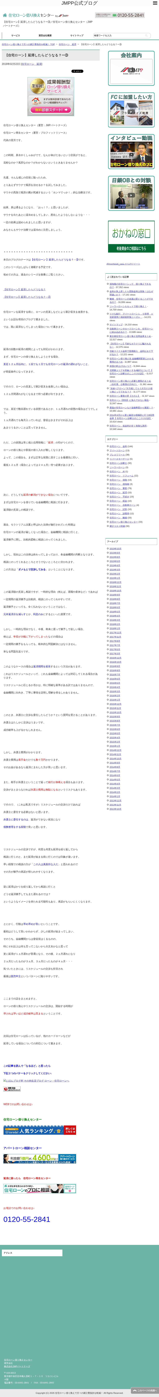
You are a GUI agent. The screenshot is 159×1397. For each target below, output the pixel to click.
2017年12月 (115, 632)
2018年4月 (115, 616)
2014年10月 (115, 758)
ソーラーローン (117, 467)
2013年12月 (115, 800)
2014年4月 (115, 784)
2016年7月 (115, 674)
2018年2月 (115, 624)
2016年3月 (115, 691)
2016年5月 (115, 683)
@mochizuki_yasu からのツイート (123, 264)
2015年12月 (115, 704)
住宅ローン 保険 (118, 480)
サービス (15, 35)
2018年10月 (115, 590)
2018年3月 (115, 620)
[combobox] (122, 36)
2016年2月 (115, 695)
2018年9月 (115, 595)
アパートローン (117, 450)
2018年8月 (115, 599)
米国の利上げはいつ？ (120, 366)
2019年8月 (115, 557)
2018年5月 (115, 611)
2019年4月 (115, 565)
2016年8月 (115, 670)
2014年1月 (115, 796)
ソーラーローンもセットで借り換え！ (128, 306)
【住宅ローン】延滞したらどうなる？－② (27, 297)
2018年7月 (115, 603)
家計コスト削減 (117, 526)
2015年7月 (115, 725)
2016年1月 (115, 700)
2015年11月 (115, 708)
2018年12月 (115, 582)
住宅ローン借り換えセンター (124, 522)
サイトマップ (76, 35)
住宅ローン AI (117, 471)
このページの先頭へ (147, 1390)
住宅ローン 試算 (118, 509)
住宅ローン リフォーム (122, 475)
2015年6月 (115, 729)
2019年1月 (115, 578)
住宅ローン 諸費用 (119, 513)
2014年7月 (115, 771)
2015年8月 (115, 721)
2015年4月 (115, 737)
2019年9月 (115, 553)
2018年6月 (115, 607)
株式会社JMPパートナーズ (17, 1366)
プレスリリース (117, 454)
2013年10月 (115, 809)
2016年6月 (115, 679)
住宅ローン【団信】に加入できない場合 (129, 400)
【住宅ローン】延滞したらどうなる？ (24, 289)
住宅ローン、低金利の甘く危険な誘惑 (128, 426)
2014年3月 (115, 788)
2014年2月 (115, 792)
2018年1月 (115, 628)
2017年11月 (115, 637)
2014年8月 (115, 767)
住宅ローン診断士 (118, 463)
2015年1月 (115, 746)
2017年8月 (115, 641)
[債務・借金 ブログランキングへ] (11, 1089)
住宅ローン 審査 (118, 488)
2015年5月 (115, 733)
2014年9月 (115, 763)
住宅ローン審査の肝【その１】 (125, 396)
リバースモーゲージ (119, 459)
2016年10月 (115, 662)
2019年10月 (115, 548)
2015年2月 (115, 742)
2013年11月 (115, 805)
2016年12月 (115, 658)
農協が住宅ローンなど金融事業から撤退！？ (131, 407)
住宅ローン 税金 (118, 501)
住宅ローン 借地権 (119, 484)
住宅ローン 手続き (119, 496)
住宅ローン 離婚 (118, 517)
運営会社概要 (45, 35)
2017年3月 (115, 653)
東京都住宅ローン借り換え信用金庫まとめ (130, 336)
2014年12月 (115, 750)
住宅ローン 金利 (118, 446)
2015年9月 (115, 716)
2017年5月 (115, 649)
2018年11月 (115, 586)
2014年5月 (115, 779)
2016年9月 (115, 666)
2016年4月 (115, 687)
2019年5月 (115, 561)
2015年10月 (115, 712)
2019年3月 (115, 569)
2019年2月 (115, 574)
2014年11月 (115, 754)
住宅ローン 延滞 (32, 64)
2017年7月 (115, 645)
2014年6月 (115, 775)
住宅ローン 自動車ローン (123, 505)
